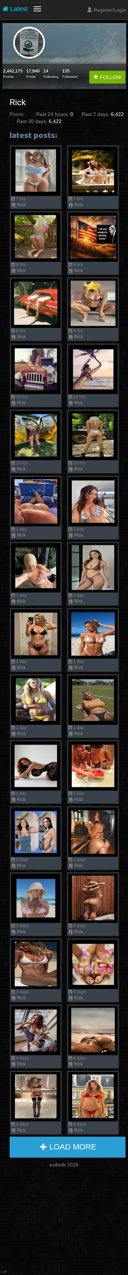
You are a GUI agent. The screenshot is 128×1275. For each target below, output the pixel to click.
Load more (71, 1146)
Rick (21, 204)
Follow (109, 77)
